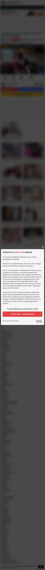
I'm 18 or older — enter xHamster (22, 314)
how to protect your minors (11, 321)
